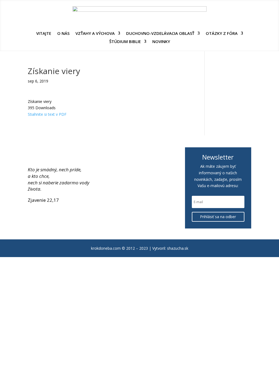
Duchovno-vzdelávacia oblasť (160, 33)
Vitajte (43, 33)
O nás (63, 33)
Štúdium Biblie (125, 41)
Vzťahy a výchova (95, 33)
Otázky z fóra (222, 33)
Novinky (161, 41)
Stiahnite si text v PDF (47, 114)
